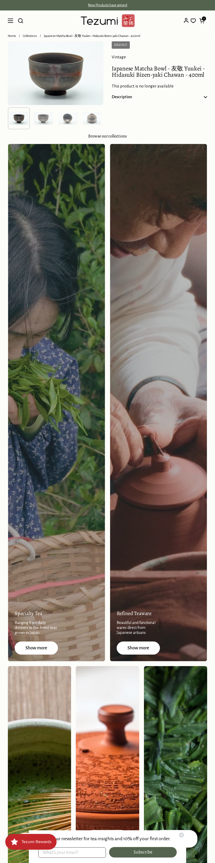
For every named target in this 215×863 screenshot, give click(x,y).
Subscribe (143, 852)
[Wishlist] (193, 20)
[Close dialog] (181, 835)
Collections (30, 36)
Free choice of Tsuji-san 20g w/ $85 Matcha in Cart (107, 5)
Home (12, 36)
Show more (36, 647)
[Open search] (20, 20)
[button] (202, 20)
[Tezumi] (108, 20)
